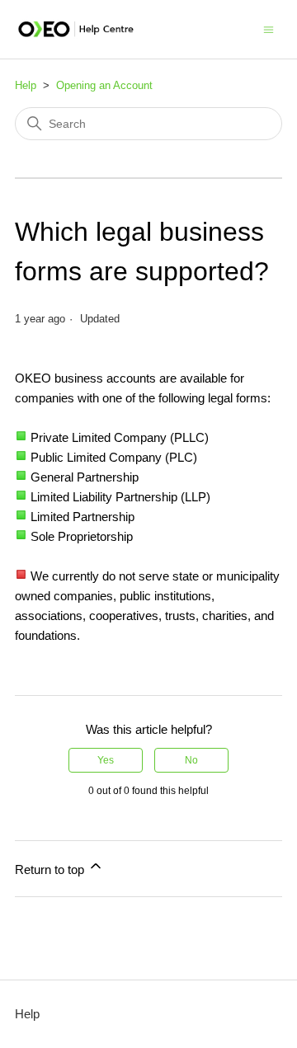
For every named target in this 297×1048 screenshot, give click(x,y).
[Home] (76, 29)
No (191, 760)
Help (25, 85)
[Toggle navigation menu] (268, 28)
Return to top (51, 869)
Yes (105, 760)
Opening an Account (104, 85)
